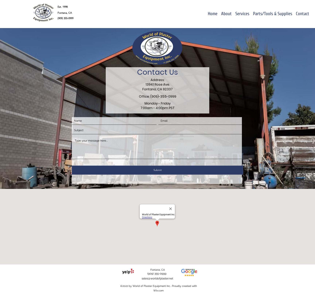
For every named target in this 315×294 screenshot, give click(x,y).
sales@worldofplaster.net (157, 278)
